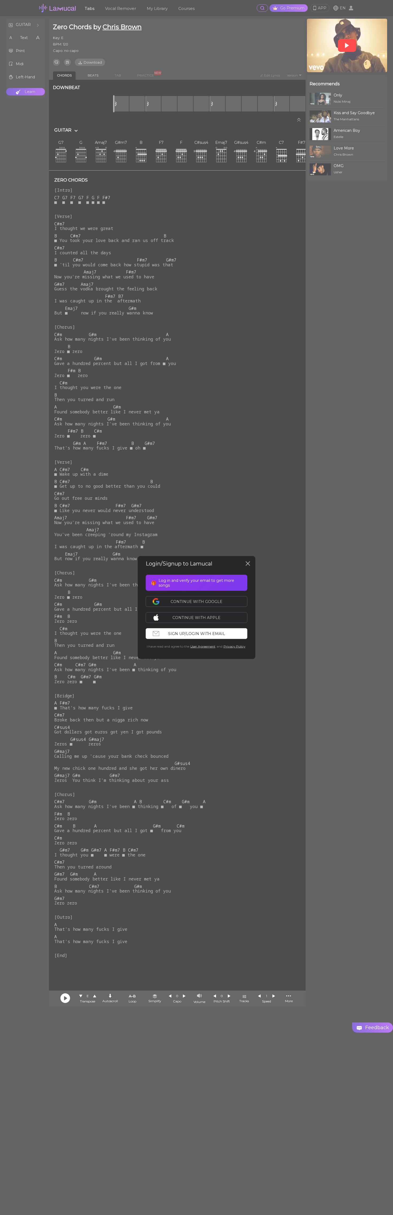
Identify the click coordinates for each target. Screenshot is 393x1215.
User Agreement (202, 646)
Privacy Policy (234, 646)
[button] (199, 618)
